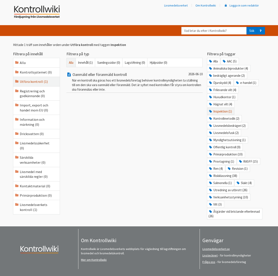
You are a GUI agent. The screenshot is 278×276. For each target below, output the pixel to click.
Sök (251, 31)
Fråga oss (208, 262)
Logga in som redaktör (244, 5)
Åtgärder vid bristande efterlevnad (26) (234, 213)
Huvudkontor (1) (224, 97)
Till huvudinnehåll (16, 7)
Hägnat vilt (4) (222, 104)
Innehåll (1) (85, 62)
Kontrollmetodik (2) (226, 118)
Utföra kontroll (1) (34, 81)
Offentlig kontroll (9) (226, 147)
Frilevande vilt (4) (224, 90)
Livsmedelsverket (176, 5)
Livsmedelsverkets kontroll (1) (33, 207)
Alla (23, 62)
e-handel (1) (248, 83)
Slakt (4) (246, 183)
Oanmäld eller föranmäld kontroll (100, 74)
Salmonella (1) (222, 183)
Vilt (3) (217, 204)
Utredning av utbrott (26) (230, 190)
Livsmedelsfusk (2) (226, 133)
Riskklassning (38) (225, 176)
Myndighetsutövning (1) (229, 140)
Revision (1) (240, 169)
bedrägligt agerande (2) (229, 75)
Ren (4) (218, 169)
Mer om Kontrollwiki (94, 260)
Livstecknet (210, 255)
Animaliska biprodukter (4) (230, 68)
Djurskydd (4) (222, 83)
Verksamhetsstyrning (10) (230, 197)
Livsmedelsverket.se (216, 249)
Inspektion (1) (222, 111)
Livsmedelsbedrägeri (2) (229, 126)
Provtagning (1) (223, 161)
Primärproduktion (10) (228, 154)
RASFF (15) (250, 161)
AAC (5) (232, 61)
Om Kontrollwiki (205, 5)
